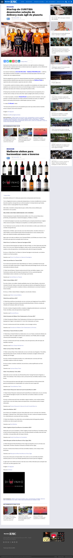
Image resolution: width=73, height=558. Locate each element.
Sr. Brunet (39, 120)
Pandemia (14, 120)
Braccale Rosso (14, 313)
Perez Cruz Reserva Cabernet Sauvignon (21, 257)
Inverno (38, 498)
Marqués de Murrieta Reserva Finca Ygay (21, 453)
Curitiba (42, 117)
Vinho (16, 499)
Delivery (5, 118)
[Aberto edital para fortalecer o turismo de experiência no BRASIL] (40, 136)
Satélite (10, 114)
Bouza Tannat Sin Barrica (16, 345)
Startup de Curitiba (8, 121)
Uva (13, 499)
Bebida (13, 498)
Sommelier (9, 499)
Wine (38, 499)
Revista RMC (29, 1)
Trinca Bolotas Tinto (15, 386)
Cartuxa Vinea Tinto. (15, 368)
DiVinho (10, 469)
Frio (27, 498)
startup (44, 120)
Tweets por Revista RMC (9, 547)
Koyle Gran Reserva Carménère (18, 437)
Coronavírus (31, 117)
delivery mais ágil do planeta (16, 118)
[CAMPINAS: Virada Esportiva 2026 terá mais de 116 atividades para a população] (25, 136)
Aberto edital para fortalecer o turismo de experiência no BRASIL (39, 139)
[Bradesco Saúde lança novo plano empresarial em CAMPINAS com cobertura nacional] (10, 136)
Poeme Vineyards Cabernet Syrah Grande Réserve (23, 406)
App (26, 117)
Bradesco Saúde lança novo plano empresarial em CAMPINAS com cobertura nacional (9, 139)
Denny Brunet (28, 118)
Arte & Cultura (68, 556)
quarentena (21, 120)
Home (22, 1)
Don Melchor (13, 424)
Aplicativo (22, 117)
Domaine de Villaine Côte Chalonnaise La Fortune (23, 327)
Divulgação (11, 111)
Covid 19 (37, 117)
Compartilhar (24, 61)
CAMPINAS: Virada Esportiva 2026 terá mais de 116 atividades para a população (24, 139)
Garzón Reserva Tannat (15, 277)
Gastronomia (32, 498)
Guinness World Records (10, 119)
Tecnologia (17, 121)
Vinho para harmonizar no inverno (27, 499)
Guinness (40, 118)
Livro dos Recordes (22, 119)
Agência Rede (16, 114)
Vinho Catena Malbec (16, 295)
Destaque (35, 118)
